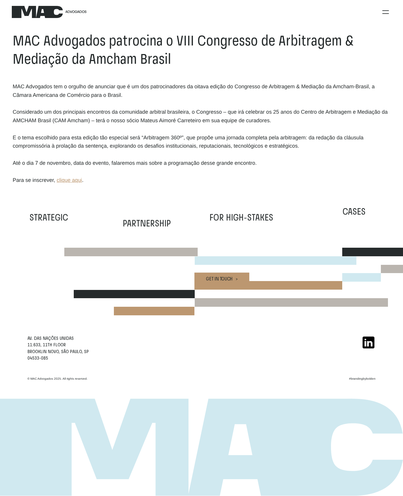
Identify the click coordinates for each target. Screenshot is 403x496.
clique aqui (69, 180)
